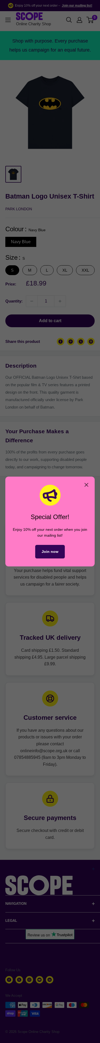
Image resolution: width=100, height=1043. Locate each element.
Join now (50, 551)
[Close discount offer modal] (86, 485)
